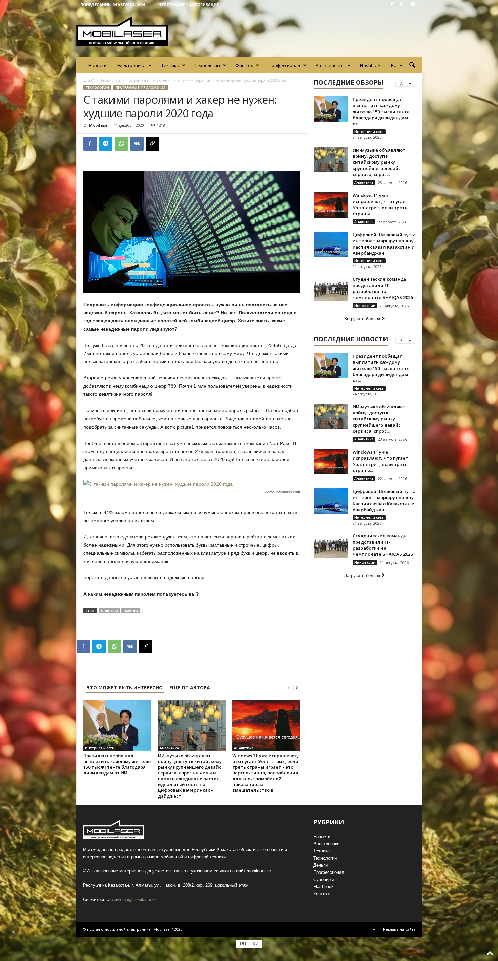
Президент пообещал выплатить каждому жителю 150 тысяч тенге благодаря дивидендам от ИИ (117, 764)
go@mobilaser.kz (140, 899)
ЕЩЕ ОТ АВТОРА (189, 687)
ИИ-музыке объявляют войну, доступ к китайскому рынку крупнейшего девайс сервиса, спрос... (379, 162)
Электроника (131, 65)
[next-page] (296, 687)
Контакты (322, 893)
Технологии (207, 65)
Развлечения (330, 65)
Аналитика (169, 748)
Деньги (320, 865)
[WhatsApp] (121, 144)
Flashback (370, 65)
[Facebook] (392, 4)
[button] (411, 65)
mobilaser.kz (259, 871)
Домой (88, 80)
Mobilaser (99, 125)
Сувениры (323, 879)
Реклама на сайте (399, 929)
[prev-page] (288, 687)
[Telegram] (413, 4)
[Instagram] (402, 4)
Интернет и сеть (100, 748)
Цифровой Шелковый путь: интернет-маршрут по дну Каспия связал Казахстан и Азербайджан (384, 244)
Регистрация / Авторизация (188, 4)
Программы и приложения (148, 80)
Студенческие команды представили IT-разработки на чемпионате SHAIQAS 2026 (383, 288)
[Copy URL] (152, 144)
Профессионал (284, 65)
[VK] (137, 144)
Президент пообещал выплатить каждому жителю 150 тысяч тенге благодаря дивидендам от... (381, 111)
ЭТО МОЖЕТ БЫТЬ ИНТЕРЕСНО (125, 687)
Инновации (364, 305)
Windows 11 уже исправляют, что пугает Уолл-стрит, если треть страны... (380, 204)
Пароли (131, 611)
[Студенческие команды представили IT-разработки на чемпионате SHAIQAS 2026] (331, 288)
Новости (97, 65)
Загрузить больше (362, 318)
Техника (170, 65)
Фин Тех (244, 65)
